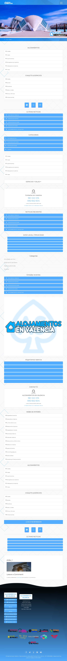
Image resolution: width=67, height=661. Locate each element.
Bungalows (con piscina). (13, 62)
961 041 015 (33, 198)
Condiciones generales (35, 245)
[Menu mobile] (61, 3)
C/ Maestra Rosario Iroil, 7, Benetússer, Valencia (33, 205)
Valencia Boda (10, 455)
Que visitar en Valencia (13, 115)
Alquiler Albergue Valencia (11, 614)
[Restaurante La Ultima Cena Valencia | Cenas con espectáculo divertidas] (54, 631)
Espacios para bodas (13, 125)
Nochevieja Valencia (11, 433)
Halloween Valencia (11, 437)
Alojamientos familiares (13, 122)
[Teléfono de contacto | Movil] (33, 105)
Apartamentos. (10, 58)
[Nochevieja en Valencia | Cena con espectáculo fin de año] (23, 637)
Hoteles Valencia (11, 599)
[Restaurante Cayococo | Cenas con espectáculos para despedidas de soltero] (44, 637)
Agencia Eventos (11, 448)
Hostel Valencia (11, 602)
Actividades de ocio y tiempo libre (16, 129)
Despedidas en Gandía (12, 430)
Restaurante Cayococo (12, 426)
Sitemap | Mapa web (35, 250)
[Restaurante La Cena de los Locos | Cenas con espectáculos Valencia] (23, 631)
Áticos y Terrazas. (11, 93)
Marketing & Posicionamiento (14, 459)
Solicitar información (35, 522)
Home (7, 39)
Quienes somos (36, 237)
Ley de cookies (36, 240)
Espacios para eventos (13, 118)
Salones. (9, 82)
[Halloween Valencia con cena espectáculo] (33, 637)
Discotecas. (9, 86)
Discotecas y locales (11, 622)
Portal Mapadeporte (11, 452)
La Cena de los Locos (11, 422)
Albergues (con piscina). (12, 66)
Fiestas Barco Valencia (12, 419)
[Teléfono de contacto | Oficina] (27, 105)
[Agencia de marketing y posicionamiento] (54, 637)
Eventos (9, 149)
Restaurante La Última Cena (13, 441)
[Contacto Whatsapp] (40, 105)
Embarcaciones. (10, 97)
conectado (19, 577)
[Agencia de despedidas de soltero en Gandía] (44, 631)
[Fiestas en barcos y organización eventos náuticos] (33, 631)
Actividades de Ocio (12, 138)
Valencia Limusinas (11, 444)
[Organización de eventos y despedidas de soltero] (13, 631)
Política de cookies (10, 366)
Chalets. (9, 79)
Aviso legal (35, 248)
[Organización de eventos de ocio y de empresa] (33, 643)
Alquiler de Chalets (11, 616)
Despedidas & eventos (12, 415)
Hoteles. (9, 51)
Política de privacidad (35, 243)
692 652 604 (33, 201)
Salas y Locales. (10, 90)
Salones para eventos (11, 619)
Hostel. (8, 55)
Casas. (8, 69)
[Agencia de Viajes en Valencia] (12, 637)
